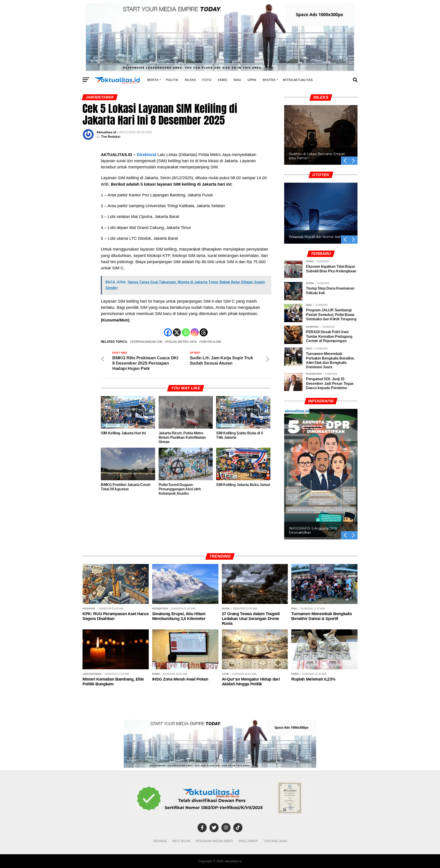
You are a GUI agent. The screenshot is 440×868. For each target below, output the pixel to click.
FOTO (207, 80)
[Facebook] (168, 332)
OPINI (252, 80)
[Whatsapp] (186, 332)
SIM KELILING (211, 342)
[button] (321, 135)
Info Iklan (181, 841)
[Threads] (204, 332)
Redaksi (160, 841)
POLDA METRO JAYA (182, 342)
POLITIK (172, 80)
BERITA (152, 80)
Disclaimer (248, 841)
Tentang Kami (275, 841)
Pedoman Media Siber (214, 841)
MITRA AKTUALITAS (298, 80)
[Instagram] (195, 332)
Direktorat (146, 154)
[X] (177, 332)
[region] (321, 129)
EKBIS (222, 80)
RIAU (237, 80)
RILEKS (190, 80)
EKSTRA (269, 80)
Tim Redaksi (110, 136)
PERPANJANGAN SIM (147, 342)
